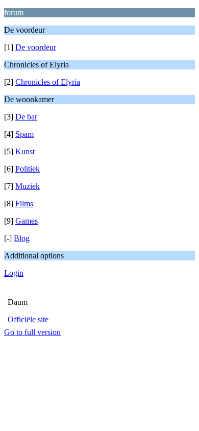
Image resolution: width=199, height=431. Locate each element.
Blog (22, 238)
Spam (24, 134)
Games (26, 221)
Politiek (27, 168)
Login (13, 273)
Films (24, 203)
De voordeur (35, 47)
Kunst (25, 151)
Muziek (27, 186)
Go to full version (32, 332)
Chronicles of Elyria (47, 82)
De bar (26, 116)
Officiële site (28, 319)
